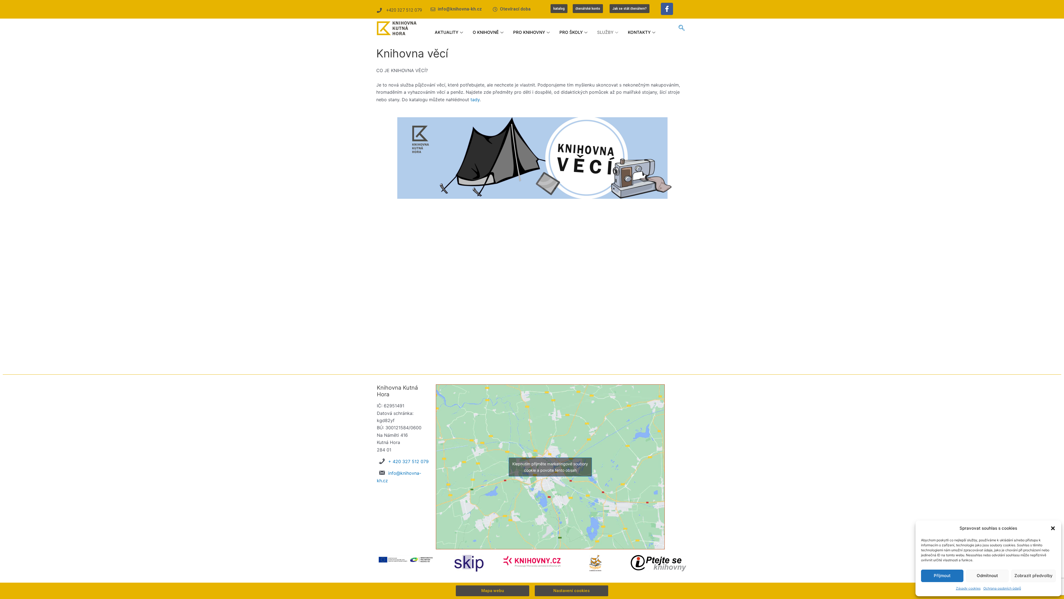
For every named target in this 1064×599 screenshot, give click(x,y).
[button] (1053, 528)
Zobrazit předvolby (1033, 575)
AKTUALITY (446, 32)
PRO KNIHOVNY (529, 32)
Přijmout (942, 575)
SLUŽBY (605, 32)
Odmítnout (987, 575)
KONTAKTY (639, 32)
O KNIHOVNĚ (486, 32)
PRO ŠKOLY (571, 32)
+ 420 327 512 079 (408, 461)
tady (475, 99)
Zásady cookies (968, 588)
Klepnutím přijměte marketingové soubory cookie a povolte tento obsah (550, 467)
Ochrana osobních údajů (1002, 588)
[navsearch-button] (681, 28)
